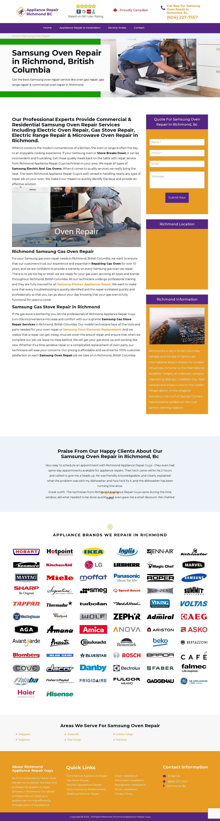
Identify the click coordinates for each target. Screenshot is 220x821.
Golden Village (124, 734)
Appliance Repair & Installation (79, 27)
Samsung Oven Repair (36, 36)
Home (47, 27)
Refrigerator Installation (130, 784)
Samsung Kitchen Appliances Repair (84, 284)
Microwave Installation (129, 780)
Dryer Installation (126, 775)
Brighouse (24, 739)
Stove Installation (126, 789)
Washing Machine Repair (83, 793)
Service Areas (117, 27)
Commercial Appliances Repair (87, 775)
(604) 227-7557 (182, 17)
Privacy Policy (124, 793)
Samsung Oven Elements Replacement (92, 329)
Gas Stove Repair (78, 780)
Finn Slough (74, 739)
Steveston (121, 739)
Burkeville (73, 734)
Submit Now (177, 197)
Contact (139, 27)
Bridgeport (24, 734)
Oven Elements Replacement (86, 789)
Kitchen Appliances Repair (84, 784)
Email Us (174, 776)
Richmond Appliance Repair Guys (131, 816)
